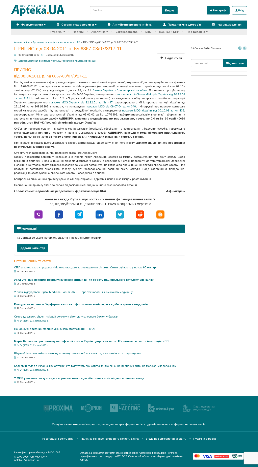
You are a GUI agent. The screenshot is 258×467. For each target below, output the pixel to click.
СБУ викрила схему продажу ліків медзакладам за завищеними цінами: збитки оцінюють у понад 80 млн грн (85, 267)
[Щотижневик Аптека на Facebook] (245, 48)
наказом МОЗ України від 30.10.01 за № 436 (153, 110)
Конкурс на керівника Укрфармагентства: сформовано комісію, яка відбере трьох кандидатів (81, 304)
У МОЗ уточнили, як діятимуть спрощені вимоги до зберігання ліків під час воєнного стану (79, 378)
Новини (78, 31)
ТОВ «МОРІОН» (38, 456)
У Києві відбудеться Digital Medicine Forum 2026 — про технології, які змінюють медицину (73, 292)
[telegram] (79, 214)
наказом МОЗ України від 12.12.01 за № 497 (80, 102)
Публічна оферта (204, 438)
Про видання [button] (196, 31)
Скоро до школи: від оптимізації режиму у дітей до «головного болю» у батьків (66, 316)
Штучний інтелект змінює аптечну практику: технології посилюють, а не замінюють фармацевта (77, 353)
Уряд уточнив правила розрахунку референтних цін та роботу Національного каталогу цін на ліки (84, 279)
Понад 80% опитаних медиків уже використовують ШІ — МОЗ (54, 328)
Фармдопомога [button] (32, 24)
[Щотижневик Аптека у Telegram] (240, 48)
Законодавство (127, 31)
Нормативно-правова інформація (78, 61)
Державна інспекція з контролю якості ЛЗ (39, 61)
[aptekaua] (160, 214)
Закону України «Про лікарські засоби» (119, 90)
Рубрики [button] (56, 31)
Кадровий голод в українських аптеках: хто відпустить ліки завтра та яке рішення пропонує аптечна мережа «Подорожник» (95, 365)
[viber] (38, 214)
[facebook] (59, 214)
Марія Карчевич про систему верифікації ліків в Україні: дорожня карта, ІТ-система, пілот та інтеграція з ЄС (91, 341)
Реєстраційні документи (58, 438)
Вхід (241, 10)
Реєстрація (219, 10)
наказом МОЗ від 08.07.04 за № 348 (111, 106)
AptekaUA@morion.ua (26, 460)
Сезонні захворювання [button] (77, 24)
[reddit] (140, 214)
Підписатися (235, 63)
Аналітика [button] (98, 31)
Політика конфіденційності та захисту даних (110, 438)
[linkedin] (100, 214)
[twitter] (120, 214)
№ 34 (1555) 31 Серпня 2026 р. (33, 321)
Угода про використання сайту (166, 438)
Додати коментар (33, 247)
